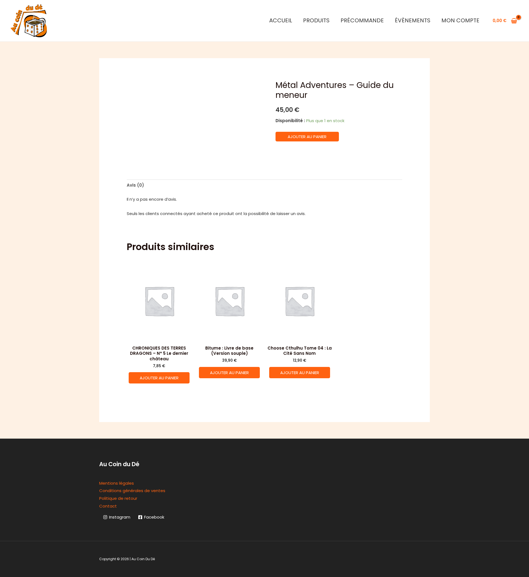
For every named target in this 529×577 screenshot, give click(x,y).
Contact (108, 506)
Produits (316, 20)
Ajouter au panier (307, 136)
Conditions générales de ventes (132, 490)
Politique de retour (118, 498)
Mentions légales (116, 483)
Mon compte (460, 20)
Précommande (362, 20)
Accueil (280, 20)
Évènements (412, 20)
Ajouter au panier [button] (159, 378)
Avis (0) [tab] (135, 185)
